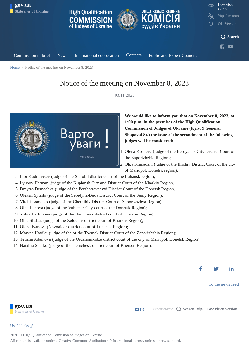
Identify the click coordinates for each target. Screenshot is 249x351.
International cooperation (97, 55)
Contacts (134, 54)
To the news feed (224, 284)
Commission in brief (32, 55)
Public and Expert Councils (173, 55)
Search (233, 37)
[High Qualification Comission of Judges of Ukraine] (124, 20)
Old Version (227, 24)
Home (15, 67)
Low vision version (227, 6)
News (62, 55)
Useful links (20, 326)
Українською (228, 16)
